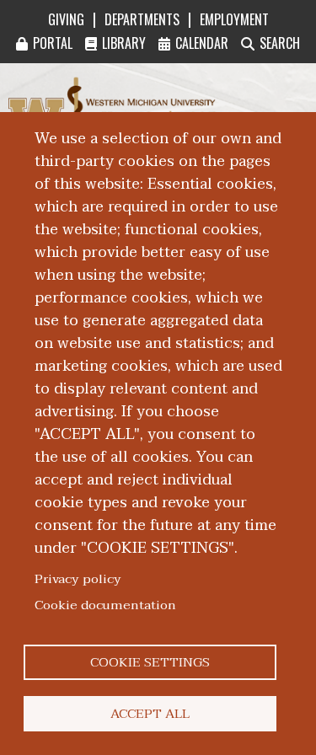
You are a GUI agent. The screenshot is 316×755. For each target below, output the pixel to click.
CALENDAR (201, 43)
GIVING (66, 19)
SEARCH (280, 43)
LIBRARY (124, 43)
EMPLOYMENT (234, 19)
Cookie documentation (105, 605)
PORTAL (52, 43)
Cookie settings (150, 662)
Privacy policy (78, 579)
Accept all (150, 714)
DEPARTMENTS (141, 19)
